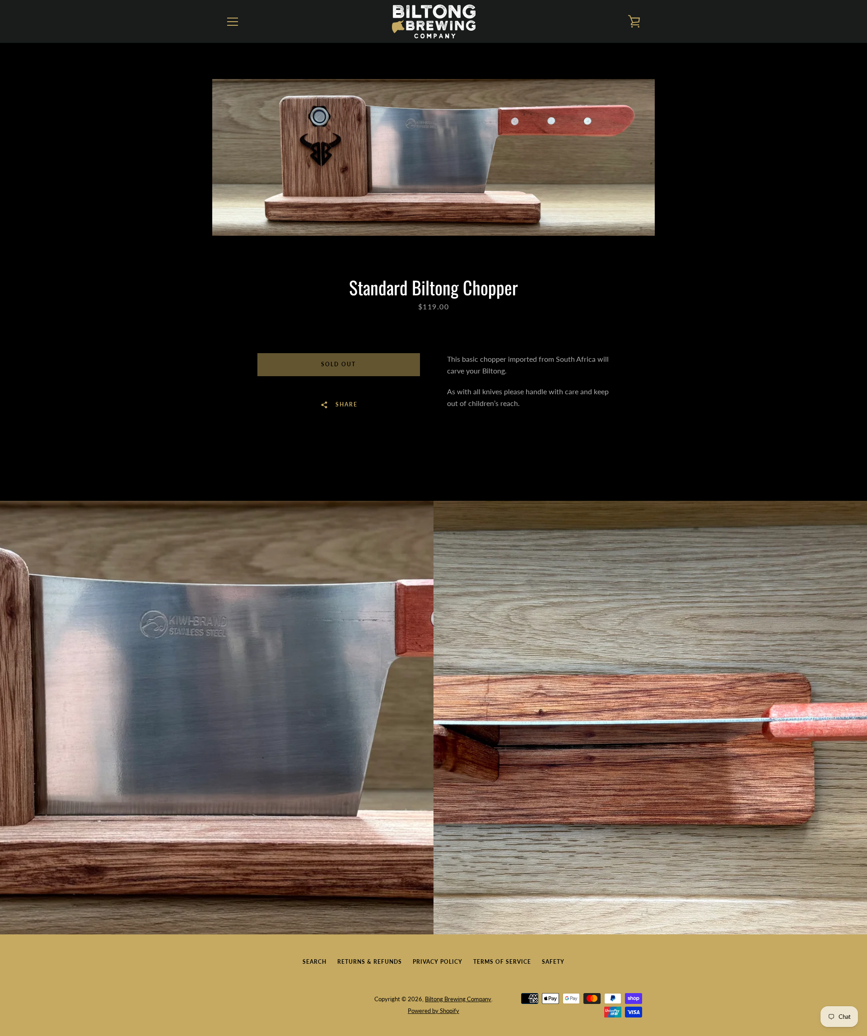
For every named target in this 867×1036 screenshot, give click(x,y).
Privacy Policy (437, 961)
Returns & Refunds (369, 961)
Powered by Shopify (433, 1010)
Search (314, 961)
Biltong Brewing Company (458, 999)
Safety (553, 961)
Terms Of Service (502, 961)
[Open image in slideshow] (433, 157)
